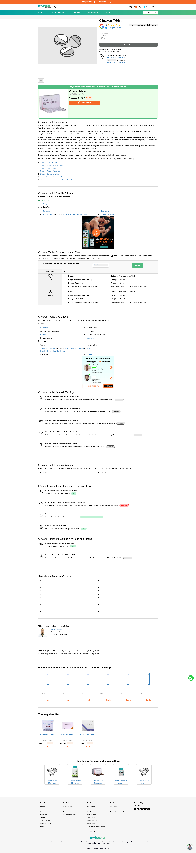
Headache (44, 327)
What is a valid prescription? (116, 58)
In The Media (43, 809)
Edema (89, 354)
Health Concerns (57, 12)
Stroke (45, 204)
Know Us (43, 803)
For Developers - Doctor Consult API (97, 826)
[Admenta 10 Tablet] (48, 725)
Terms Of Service (68, 809)
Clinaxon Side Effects (48, 168)
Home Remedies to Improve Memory (76, 214)
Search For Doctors (92, 820)
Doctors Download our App (117, 812)
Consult (41, 12)
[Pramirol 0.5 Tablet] (88, 725)
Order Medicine (91, 806)
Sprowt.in (42, 817)
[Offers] (130, 7)
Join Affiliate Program (93, 832)
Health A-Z (109, 12)
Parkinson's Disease (108, 214)
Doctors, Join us (114, 806)
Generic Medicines (92, 814)
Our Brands (77, 12)
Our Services (91, 803)
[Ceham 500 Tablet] (68, 725)
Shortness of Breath (47, 348)
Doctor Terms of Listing (116, 809)
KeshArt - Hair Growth (46, 823)
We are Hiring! (44, 814)
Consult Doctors (91, 809)
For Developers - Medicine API (95, 829)
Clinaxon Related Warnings (50, 171)
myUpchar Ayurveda (45, 820)
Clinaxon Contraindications (50, 174)
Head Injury (105, 211)
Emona (42, 826)
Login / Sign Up (150, 12)
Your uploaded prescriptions (116, 62)
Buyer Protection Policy (69, 814)
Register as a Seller (92, 823)
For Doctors (114, 803)
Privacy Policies (67, 806)
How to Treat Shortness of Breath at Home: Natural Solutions (62, 349)
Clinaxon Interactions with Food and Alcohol (56, 180)
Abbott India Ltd (116, 49)
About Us (42, 806)
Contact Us (43, 812)
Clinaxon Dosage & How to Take (51, 165)
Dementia (46, 211)
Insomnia (90, 338)
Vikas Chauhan (57, 629)
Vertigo (89, 348)
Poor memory (48, 214)
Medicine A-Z (93, 12)
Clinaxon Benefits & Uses (49, 162)
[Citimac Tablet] (53, 103)
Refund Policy (67, 812)
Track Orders (90, 812)
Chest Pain (44, 334)
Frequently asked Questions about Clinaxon (55, 177)
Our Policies (67, 803)
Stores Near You (91, 817)
